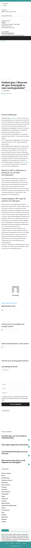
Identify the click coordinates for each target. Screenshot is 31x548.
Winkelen (4, 519)
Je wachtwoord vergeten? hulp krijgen (11, 24)
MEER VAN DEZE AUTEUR (8, 306)
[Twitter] (6, 277)
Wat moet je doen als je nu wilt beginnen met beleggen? (13, 461)
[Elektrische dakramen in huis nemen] (15, 334)
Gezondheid (5, 494)
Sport (3, 512)
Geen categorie (6, 491)
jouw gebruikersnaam (7, 15)
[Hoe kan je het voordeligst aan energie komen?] (15, 315)
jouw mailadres (5, 31)
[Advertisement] (15, 57)
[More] (17, 277)
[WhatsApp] (13, 277)
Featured (4, 487)
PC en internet (5, 510)
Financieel (4, 489)
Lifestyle (4, 501)
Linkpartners (18, 543)
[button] (2, 38)
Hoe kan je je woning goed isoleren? (15, 361)
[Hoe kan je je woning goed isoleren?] (15, 352)
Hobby (3, 496)
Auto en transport (6, 473)
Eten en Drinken (6, 484)
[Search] (29, 38)
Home (3, 79)
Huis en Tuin (8, 79)
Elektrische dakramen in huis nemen (15, 344)
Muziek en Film (6, 503)
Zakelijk (4, 521)
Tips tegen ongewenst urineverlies (15, 445)
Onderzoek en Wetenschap (9, 505)
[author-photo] (15, 293)
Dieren (3, 475)
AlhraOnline (6, 90)
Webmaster (5, 517)
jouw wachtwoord (6, 20)
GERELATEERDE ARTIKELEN (9, 303)
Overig (3, 507)
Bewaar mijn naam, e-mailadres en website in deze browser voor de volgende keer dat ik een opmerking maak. (15, 398)
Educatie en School (7, 480)
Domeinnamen (6, 478)
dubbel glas (14, 118)
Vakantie (4, 514)
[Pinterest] (9, 277)
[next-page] (2, 364)
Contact (5, 5)
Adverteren (5, 3)
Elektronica (5, 482)
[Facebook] (3, 277)
